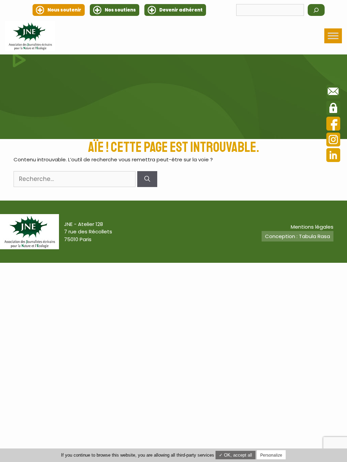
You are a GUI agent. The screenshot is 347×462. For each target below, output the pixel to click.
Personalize (271, 455)
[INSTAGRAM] (333, 140)
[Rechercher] (316, 10)
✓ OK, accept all (235, 455)
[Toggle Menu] (333, 36)
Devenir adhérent (181, 10)
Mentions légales (312, 226)
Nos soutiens (120, 10)
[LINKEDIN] (333, 156)
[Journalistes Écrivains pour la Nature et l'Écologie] (30, 36)
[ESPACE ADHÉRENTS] (333, 109)
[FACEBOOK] (333, 125)
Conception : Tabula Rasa (297, 236)
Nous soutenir (64, 10)
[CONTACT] (333, 93)
